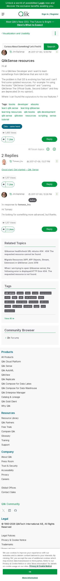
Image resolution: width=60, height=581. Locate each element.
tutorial (5, 119)
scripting (43, 115)
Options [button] (55, 33)
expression (45, 293)
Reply (49, 139)
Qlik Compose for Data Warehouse (19, 388)
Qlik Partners (7, 422)
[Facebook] (15, 510)
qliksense (9, 302)
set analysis (30, 297)
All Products (7, 357)
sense (53, 115)
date (28, 293)
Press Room (7, 461)
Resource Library (10, 418)
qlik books (29, 112)
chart (7, 297)
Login (42, 3)
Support (5, 444)
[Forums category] (5, 338)
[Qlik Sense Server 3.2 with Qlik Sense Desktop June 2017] (49, 149)
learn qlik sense (10, 108)
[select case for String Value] (54, 149)
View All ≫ (9, 318)
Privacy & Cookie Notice (13, 540)
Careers (5, 479)
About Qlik (6, 457)
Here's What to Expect (30, 24)
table (41, 297)
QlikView (5, 374)
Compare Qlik (8, 431)
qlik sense (7, 115)
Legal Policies (8, 535)
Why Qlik (5, 405)
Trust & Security (9, 465)
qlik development (46, 112)
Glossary (5, 435)
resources (30, 115)
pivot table (22, 302)
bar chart (17, 306)
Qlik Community (10, 504)
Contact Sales (8, 492)
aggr (36, 306)
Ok (30, 572)
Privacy (5, 474)
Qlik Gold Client (9, 401)
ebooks (35, 104)
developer (23, 104)
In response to (16, 204)
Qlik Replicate (8, 379)
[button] (57, 51)
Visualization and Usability (16, 33)
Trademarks (7, 544)
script (35, 293)
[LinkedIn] (9, 510)
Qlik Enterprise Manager (13, 392)
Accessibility (7, 470)
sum (43, 306)
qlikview (19, 115)
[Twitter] (3, 510)
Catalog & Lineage (10, 397)
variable (28, 306)
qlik (21, 297)
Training (5, 440)
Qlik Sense (6, 366)
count (7, 306)
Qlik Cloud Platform (11, 361)
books (12, 104)
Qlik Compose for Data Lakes (16, 383)
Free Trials (6, 427)
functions (33, 302)
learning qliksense (30, 108)
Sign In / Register (50, 14)
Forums (15, 337)
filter (15, 297)
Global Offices (8, 487)
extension (9, 311)
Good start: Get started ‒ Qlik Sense (20, 169)
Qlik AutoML (7, 370)
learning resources (12, 112)
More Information (30, 578)
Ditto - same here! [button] (12, 126)
